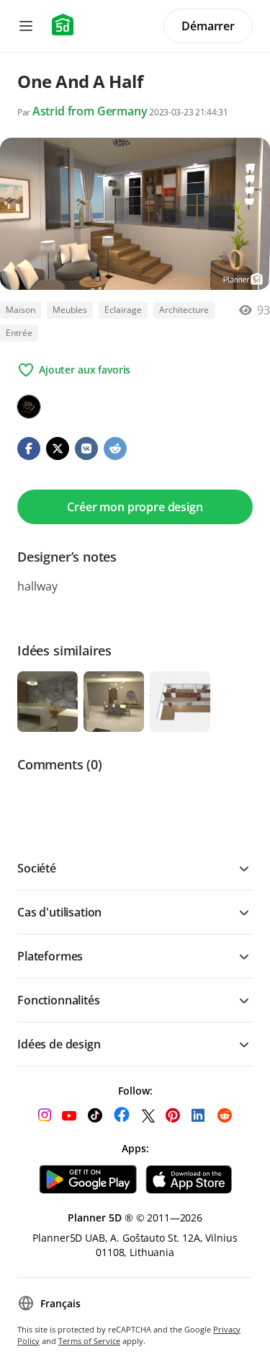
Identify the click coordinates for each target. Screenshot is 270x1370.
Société (36, 868)
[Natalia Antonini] (28, 406)
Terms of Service (89, 1340)
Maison (20, 310)
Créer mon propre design (134, 507)
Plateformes (50, 956)
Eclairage (123, 310)
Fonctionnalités (58, 1000)
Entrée (19, 333)
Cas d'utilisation (59, 912)
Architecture (184, 310)
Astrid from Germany (90, 111)
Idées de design (59, 1044)
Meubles (70, 310)
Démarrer (208, 26)
